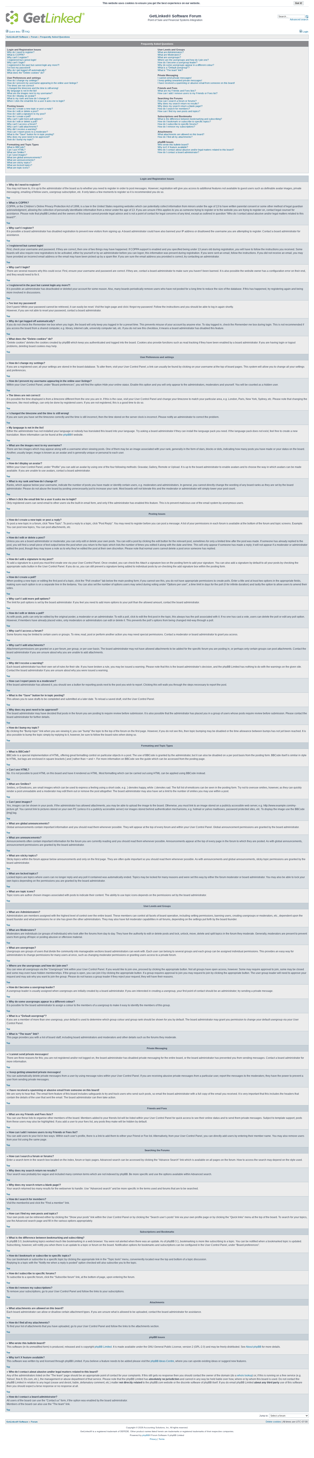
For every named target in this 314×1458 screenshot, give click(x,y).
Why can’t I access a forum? (22, 124)
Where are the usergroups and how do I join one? (183, 60)
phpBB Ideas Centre (162, 1361)
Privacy (153, 1439)
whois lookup (244, 1375)
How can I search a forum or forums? (177, 101)
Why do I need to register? (20, 52)
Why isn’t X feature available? (173, 147)
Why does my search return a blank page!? (180, 106)
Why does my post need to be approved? (28, 137)
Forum (34, 1422)
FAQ (27, 31)
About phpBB (253, 1346)
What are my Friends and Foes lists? (177, 90)
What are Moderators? (169, 54)
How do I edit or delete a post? (22, 111)
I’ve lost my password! (18, 67)
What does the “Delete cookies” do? (25, 72)
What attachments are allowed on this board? (181, 134)
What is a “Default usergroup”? (173, 67)
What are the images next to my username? (29, 93)
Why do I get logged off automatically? (26, 70)
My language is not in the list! (22, 90)
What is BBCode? (16, 147)
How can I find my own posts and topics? (179, 111)
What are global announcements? (24, 157)
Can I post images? (17, 155)
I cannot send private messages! (175, 78)
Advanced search (299, 19)
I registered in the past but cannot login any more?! (33, 65)
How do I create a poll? (19, 116)
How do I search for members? (174, 108)
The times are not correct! (20, 85)
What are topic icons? (18, 167)
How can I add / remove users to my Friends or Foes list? (187, 93)
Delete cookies (273, 1421)
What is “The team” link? (170, 70)
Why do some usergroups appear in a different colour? (186, 65)
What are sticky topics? (19, 162)
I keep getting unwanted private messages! (180, 80)
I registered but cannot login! (21, 60)
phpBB (67, 434)
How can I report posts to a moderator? (27, 131)
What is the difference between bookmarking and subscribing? (190, 119)
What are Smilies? (16, 152)
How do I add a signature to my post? (26, 113)
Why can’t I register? (17, 57)
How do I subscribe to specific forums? (178, 124)
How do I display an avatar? (21, 96)
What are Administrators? (171, 52)
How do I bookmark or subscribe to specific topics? (184, 121)
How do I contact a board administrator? (178, 152)
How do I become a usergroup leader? (177, 62)
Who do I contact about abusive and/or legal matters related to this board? (196, 149)
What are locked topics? (19, 165)
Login (305, 31)
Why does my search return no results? (178, 103)
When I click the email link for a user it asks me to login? (36, 101)
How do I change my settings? (22, 80)
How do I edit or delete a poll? (22, 121)
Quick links (14, 31)
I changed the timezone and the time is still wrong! (32, 88)
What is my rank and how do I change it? (28, 98)
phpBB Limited (103, 1346)
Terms (161, 1439)
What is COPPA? (16, 54)
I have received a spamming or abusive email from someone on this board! (196, 83)
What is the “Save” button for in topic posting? (30, 134)
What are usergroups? (169, 57)
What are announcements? (21, 160)
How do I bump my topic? (20, 139)
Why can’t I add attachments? (22, 126)
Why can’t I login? (16, 62)
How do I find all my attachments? (175, 137)
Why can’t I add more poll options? (25, 119)
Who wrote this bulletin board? (173, 144)
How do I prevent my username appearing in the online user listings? (42, 83)
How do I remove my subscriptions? (176, 126)
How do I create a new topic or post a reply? (30, 108)
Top (8, 198)
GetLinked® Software (17, 1422)
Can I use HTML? (16, 149)
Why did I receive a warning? (22, 129)
